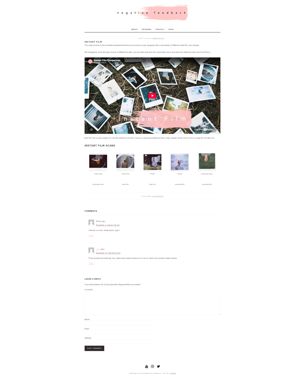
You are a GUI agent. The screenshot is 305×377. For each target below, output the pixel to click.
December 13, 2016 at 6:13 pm (108, 253)
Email (87, 329)
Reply (91, 235)
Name (87, 319)
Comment (89, 290)
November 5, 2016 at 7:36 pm (108, 225)
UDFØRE (173, 373)
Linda (98, 249)
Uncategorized (157, 196)
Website (88, 338)
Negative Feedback (152, 12)
